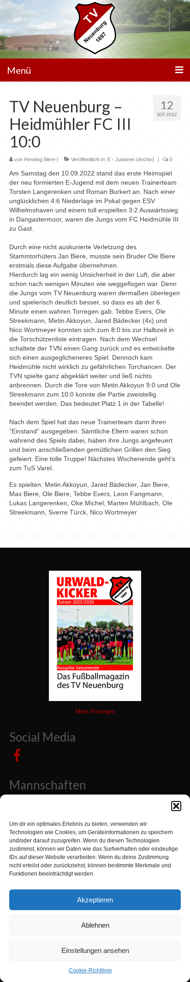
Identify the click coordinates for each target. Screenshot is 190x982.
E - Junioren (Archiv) (130, 159)
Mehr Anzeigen (95, 711)
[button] (176, 806)
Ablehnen (95, 925)
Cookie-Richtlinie (90, 970)
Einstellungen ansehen (95, 950)
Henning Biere (39, 159)
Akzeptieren (95, 900)
